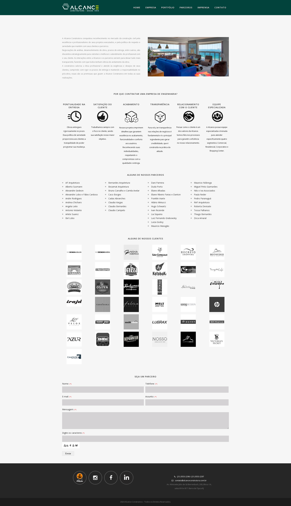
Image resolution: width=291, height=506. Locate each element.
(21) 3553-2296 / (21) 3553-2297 (190, 476)
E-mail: (66, 396)
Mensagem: (69, 409)
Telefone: (151, 383)
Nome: (66, 383)
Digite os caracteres (73, 432)
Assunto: (150, 396)
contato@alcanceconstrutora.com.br (191, 480)
